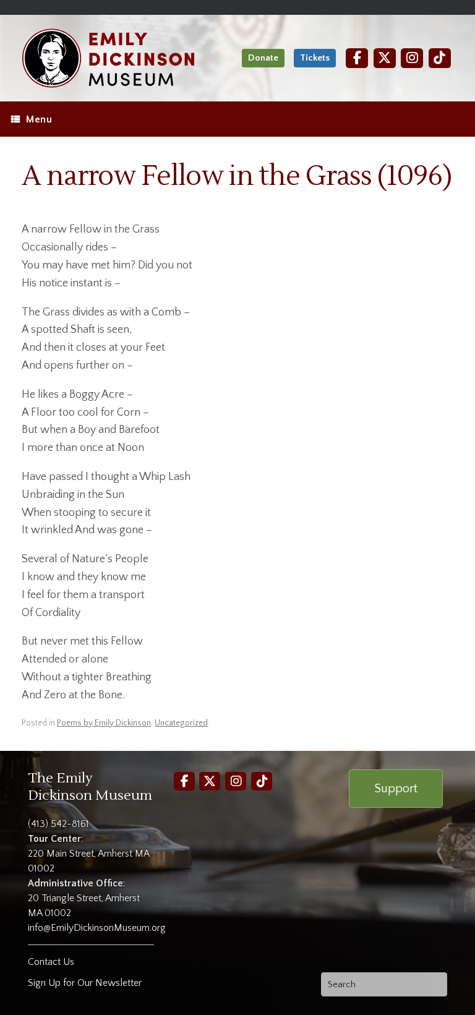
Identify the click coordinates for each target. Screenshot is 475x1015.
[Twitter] (385, 57)
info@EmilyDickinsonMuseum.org (97, 927)
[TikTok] (440, 57)
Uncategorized (181, 723)
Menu (39, 119)
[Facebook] (357, 57)
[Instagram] (412, 57)
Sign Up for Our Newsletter (85, 982)
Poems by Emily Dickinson (104, 723)
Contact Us (51, 961)
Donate (263, 58)
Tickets (315, 58)
